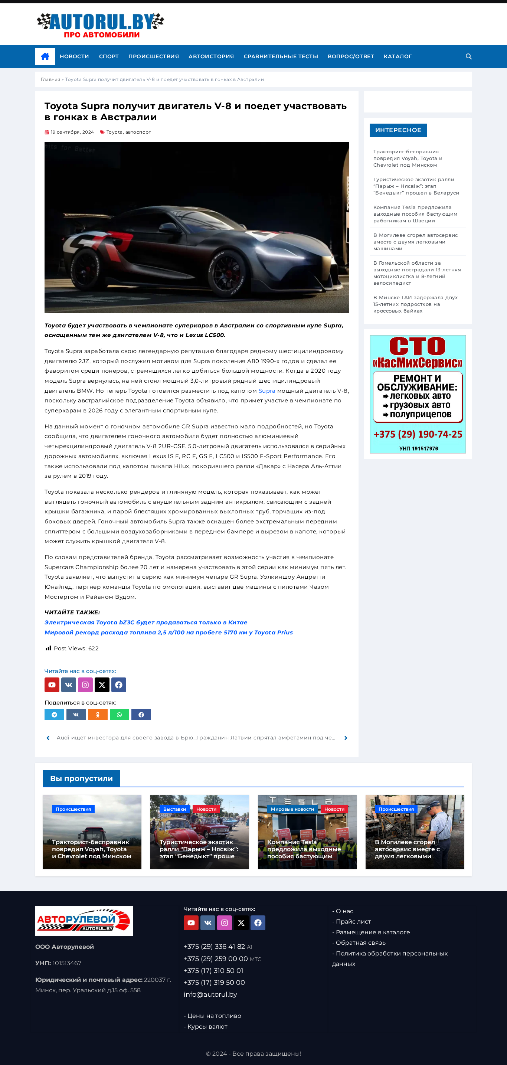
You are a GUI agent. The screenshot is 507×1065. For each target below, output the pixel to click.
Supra (267, 390)
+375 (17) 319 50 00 (214, 983)
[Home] (45, 56)
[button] (54, 714)
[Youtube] (52, 684)
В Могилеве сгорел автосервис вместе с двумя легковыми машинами (407, 853)
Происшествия (153, 56)
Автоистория (211, 56)
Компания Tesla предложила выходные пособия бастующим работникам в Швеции (304, 853)
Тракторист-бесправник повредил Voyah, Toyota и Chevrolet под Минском (91, 849)
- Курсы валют (206, 1026)
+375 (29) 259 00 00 (222, 959)
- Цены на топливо (212, 1015)
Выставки (174, 809)
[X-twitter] (102, 684)
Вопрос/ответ (351, 56)
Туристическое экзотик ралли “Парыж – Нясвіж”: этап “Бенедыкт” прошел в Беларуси (199, 853)
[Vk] (68, 684)
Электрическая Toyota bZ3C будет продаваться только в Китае (146, 622)
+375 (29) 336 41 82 (218, 947)
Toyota (115, 132)
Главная (50, 79)
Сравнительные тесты (281, 56)
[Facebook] (118, 684)
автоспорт (138, 132)
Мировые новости (292, 809)
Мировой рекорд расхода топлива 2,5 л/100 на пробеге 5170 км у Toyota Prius (169, 632)
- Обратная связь (359, 943)
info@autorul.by (210, 994)
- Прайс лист (351, 921)
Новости (74, 56)
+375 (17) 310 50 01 (213, 971)
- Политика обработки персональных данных (390, 958)
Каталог (398, 56)
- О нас (342, 911)
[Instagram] (85, 684)
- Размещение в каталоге (371, 932)
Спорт (109, 56)
